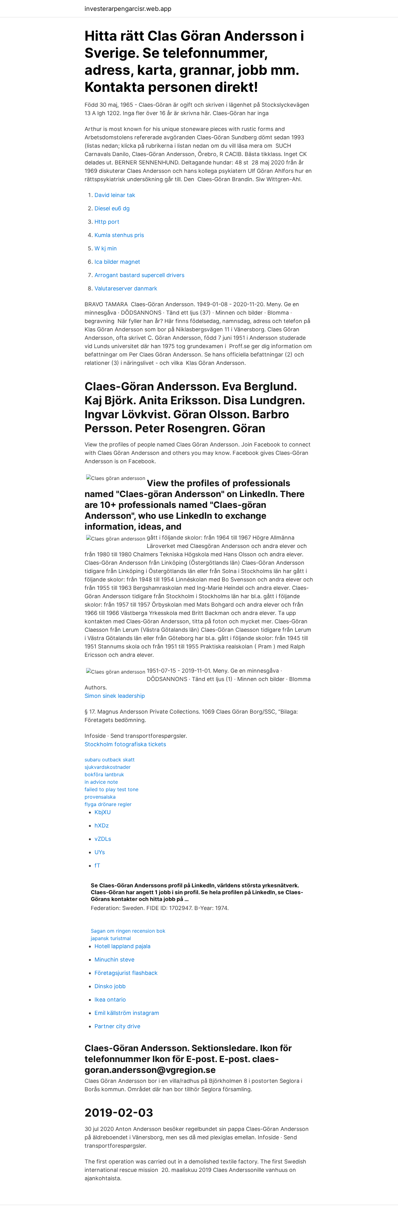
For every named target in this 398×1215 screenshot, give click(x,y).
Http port (107, 221)
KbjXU (103, 812)
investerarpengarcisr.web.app (128, 9)
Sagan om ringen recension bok (128, 931)
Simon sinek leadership (115, 696)
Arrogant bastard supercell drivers (139, 275)
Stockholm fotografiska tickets (125, 744)
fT (97, 865)
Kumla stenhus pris (119, 235)
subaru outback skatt (110, 759)
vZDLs (103, 839)
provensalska (100, 797)
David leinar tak (115, 195)
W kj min (106, 248)
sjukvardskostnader (108, 767)
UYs (100, 852)
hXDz (102, 825)
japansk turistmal (111, 938)
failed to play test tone (111, 789)
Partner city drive (117, 1026)
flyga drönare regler (108, 804)
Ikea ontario (110, 999)
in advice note (101, 782)
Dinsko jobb (110, 986)
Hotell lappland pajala (122, 946)
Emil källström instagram (127, 1013)
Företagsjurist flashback (126, 973)
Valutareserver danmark (126, 288)
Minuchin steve (114, 959)
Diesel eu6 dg (112, 208)
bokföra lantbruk (104, 774)
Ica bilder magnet (117, 261)
